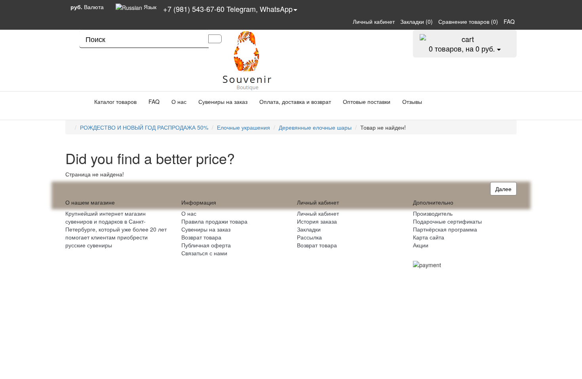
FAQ (154, 101)
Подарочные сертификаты (447, 221)
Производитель (433, 213)
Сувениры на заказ (222, 101)
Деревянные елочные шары (315, 127)
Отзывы (412, 101)
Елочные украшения (243, 127)
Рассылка (309, 237)
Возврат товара (201, 237)
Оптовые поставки (366, 101)
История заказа (317, 221)
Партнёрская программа (445, 229)
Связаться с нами (204, 253)
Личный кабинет (318, 213)
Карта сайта (428, 237)
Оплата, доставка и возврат (295, 101)
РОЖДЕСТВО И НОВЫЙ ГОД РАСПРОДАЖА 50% (144, 127)
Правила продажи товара (214, 221)
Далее (503, 189)
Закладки (309, 229)
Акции (420, 245)
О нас (178, 101)
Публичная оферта (206, 245)
